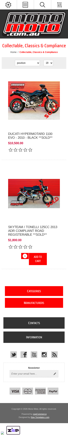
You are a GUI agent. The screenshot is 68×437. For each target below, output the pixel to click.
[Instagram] (44, 355)
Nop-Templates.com (40, 417)
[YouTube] (34, 355)
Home (13, 52)
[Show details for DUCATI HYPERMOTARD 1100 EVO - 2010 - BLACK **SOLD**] (34, 101)
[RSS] (54, 355)
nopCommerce (40, 414)
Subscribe (54, 373)
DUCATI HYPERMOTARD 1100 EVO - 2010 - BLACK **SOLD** (30, 135)
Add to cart (38, 259)
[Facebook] (24, 355)
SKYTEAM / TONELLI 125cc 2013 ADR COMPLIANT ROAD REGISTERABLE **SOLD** (32, 230)
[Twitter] (14, 355)
